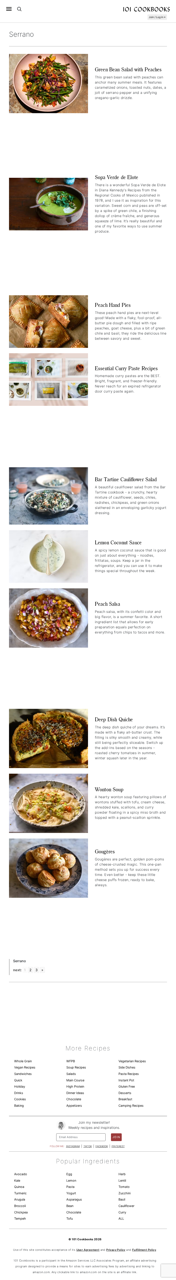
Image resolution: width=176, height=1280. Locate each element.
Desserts (124, 1093)
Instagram (73, 1146)
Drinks (18, 1093)
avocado (20, 1174)
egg (69, 1174)
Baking (19, 1105)
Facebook (102, 1146)
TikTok (87, 1146)
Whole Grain (23, 1061)
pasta (70, 1187)
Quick (18, 1080)
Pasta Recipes (128, 1074)
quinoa (19, 1187)
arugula (19, 1199)
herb (122, 1174)
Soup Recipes (76, 1067)
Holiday (19, 1086)
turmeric (20, 1193)
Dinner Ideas (75, 1093)
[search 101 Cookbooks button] (19, 9)
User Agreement (88, 1249)
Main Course (75, 1080)
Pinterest (118, 1146)
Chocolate (73, 1099)
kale (17, 1180)
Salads (71, 1074)
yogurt (71, 1193)
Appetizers (74, 1105)
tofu (69, 1218)
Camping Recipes (131, 1105)
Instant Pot (126, 1080)
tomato (124, 1187)
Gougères (105, 851)
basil (121, 1199)
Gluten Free (126, 1086)
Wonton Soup (109, 789)
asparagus (74, 1199)
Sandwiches (23, 1074)
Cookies (20, 1099)
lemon (71, 1180)
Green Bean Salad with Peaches (128, 69)
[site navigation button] (8, 9)
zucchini (124, 1193)
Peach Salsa (107, 604)
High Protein (75, 1086)
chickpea (21, 1212)
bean (69, 1206)
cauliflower (126, 1206)
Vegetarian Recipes (132, 1061)
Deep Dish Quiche (114, 719)
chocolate (73, 1212)
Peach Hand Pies (113, 305)
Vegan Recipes (24, 1067)
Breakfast (125, 1099)
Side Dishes (126, 1067)
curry (122, 1212)
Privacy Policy (115, 1249)
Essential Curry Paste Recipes (126, 368)
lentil (122, 1180)
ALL (121, 1218)
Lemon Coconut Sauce (118, 542)
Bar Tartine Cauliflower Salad (126, 479)
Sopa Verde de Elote (116, 177)
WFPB (70, 1061)
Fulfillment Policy (144, 1249)
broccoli (20, 1206)
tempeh (20, 1218)
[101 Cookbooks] (146, 9)
